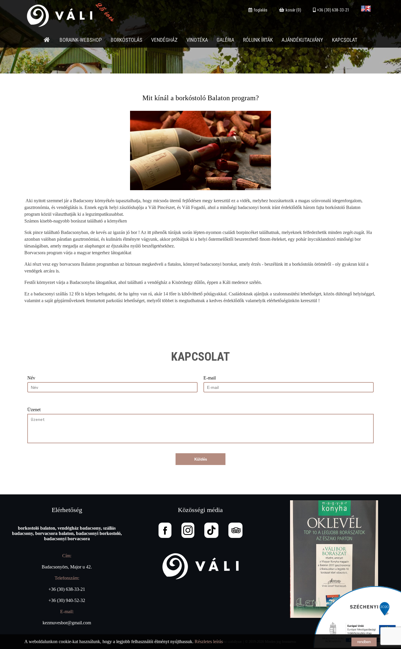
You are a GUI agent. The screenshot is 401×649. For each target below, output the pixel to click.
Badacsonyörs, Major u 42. (67, 566)
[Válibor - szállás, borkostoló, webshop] (75, 29)
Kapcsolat (344, 40)
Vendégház (164, 40)
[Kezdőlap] (46, 40)
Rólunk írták (258, 40)
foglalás (260, 10)
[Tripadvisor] (235, 530)
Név (31, 377)
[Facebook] (165, 530)
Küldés (200, 459)
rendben (364, 642)
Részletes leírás (209, 641)
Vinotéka (197, 40)
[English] (366, 10)
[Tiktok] (211, 530)
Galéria (225, 40)
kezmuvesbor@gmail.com (67, 622)
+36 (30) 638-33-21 (333, 10)
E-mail (209, 377)
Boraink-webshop (81, 40)
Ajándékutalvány (302, 40)
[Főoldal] (200, 567)
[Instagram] (187, 530)
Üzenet (34, 409)
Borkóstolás (126, 40)
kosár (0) (293, 10)
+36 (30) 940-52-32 (66, 600)
